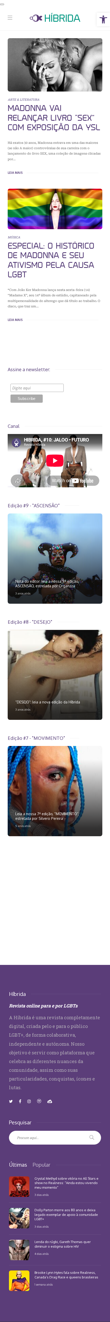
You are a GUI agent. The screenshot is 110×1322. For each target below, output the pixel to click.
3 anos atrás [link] (22, 593)
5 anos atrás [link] (23, 826)
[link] (103, 19)
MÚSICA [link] (14, 237)
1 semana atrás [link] (44, 1284)
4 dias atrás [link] (42, 1254)
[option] (55, 558)
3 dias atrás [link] (42, 1195)
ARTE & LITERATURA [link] (23, 99)
